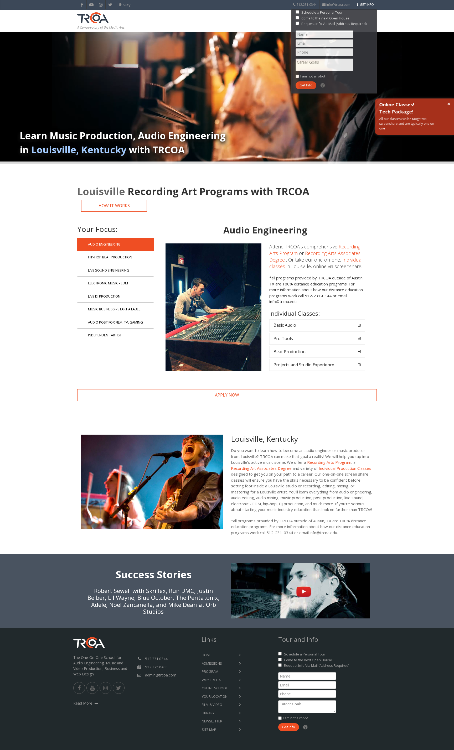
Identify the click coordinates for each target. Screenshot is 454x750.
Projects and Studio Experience (304, 365)
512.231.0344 (307, 4)
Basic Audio (285, 325)
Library (119, 5)
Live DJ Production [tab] (104, 296)
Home (206, 655)
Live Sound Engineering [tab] (108, 270)
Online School (215, 688)
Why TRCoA (211, 680)
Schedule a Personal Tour (322, 12)
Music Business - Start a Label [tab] (114, 309)
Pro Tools (283, 338)
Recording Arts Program (329, 462)
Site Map (209, 729)
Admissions (212, 663)
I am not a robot (312, 76)
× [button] (448, 103)
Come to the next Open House (325, 18)
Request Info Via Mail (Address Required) (334, 23)
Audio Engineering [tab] (104, 244)
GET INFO (367, 4)
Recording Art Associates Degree (261, 468)
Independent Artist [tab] (105, 335)
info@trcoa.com (338, 4)
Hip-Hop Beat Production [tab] (110, 257)
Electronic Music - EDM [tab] (108, 283)
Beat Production (290, 352)
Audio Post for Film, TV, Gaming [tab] (115, 322)
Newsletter (212, 721)
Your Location (215, 696)
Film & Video (212, 704)
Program (210, 671)
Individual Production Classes (345, 468)
